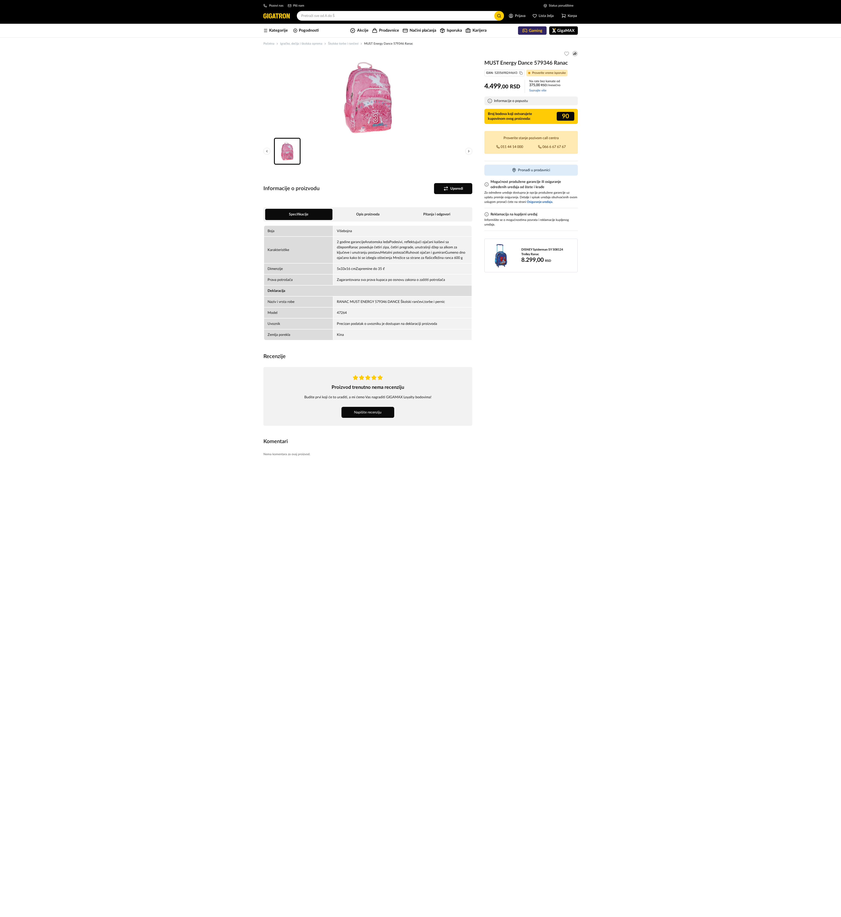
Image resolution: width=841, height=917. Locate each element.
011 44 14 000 (512, 147)
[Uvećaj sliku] (367, 97)
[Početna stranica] (276, 15)
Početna (268, 43)
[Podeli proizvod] (575, 53)
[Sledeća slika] (468, 151)
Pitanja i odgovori (436, 214)
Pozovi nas (276, 5)
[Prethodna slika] (266, 151)
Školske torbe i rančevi (343, 43)
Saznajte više (537, 90)
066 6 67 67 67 (554, 147)
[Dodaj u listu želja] (566, 53)
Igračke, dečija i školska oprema (301, 43)
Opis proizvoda (367, 214)
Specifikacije (298, 214)
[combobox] (400, 16)
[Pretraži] (499, 16)
